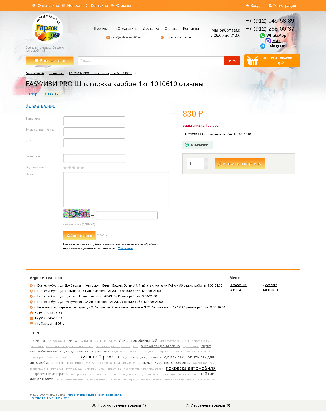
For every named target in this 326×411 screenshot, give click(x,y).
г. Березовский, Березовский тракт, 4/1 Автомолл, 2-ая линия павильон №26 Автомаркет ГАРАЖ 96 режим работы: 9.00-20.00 (129, 307)
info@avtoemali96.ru (126, 37)
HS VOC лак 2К (57, 340)
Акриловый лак (91, 340)
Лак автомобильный (138, 340)
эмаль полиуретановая (201, 379)
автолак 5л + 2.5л (202, 340)
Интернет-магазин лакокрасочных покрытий (94, 394)
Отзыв (30, 174)
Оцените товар (36, 167)
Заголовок (33, 156)
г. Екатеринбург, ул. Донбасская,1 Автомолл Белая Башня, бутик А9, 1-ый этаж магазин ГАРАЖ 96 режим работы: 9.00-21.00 (128, 285)
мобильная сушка (110, 368)
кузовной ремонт (100, 357)
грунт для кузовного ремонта (85, 351)
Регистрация (284, 5)
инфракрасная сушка (170, 351)
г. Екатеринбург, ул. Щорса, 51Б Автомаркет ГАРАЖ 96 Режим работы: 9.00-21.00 (95, 296)
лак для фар (200, 362)
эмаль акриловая (151, 379)
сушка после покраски (124, 379)
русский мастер (150, 374)
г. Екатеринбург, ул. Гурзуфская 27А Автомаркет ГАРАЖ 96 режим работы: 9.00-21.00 (98, 302)
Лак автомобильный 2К (175, 340)
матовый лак (74, 368)
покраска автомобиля (191, 368)
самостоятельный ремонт (179, 374)
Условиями (125, 248)
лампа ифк (57, 368)
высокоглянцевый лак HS (160, 346)
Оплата (171, 29)
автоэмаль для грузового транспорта (69, 346)
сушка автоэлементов (69, 379)
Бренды (101, 29)
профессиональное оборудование (116, 374)
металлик (90, 368)
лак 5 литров (74, 362)
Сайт (29, 140)
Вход (255, 5)
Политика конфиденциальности (49, 397)
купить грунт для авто (142, 357)
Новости (75, 5)
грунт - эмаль (191, 346)
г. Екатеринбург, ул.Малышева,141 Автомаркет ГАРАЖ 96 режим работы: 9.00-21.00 (97, 291)
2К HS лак (38, 340)
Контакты (99, 5)
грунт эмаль (119, 351)
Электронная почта (40, 129)
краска (73, 357)
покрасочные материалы (50, 374)
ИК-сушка (110, 340)
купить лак (173, 357)
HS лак (73, 340)
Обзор (32, 94)
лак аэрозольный (108, 363)
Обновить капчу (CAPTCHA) (79, 224)
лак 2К (59, 363)
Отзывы (123, 5)
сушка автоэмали (96, 379)
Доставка (151, 29)
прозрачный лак (81, 374)
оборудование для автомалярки (143, 368)
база (135, 346)
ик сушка (148, 351)
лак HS (90, 362)
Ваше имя (33, 118)
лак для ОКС (129, 362)
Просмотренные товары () (122, 405)
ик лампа (135, 351)
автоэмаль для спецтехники (113, 346)
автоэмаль (37, 346)
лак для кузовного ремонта (164, 362)
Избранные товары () (210, 405)
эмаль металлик (174, 379)
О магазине (48, 5)
